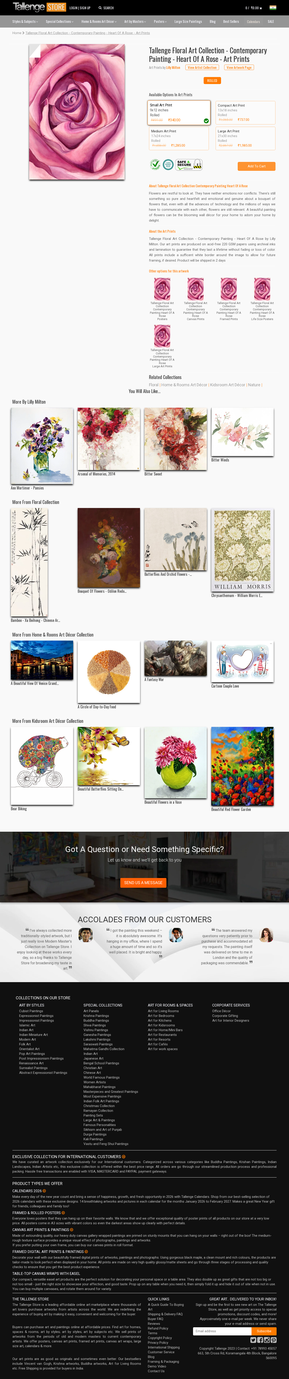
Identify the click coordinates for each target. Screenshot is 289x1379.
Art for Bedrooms (161, 1016)
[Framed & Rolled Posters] (63, 1213)
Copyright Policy (160, 1338)
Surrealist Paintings (33, 1068)
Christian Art (93, 1068)
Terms (152, 1333)
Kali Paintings (93, 1139)
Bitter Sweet (153, 474)
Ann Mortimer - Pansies (27, 488)
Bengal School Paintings (101, 1063)
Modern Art (27, 1039)
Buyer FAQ (155, 1319)
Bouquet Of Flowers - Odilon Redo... (102, 591)
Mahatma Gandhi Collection (104, 1049)
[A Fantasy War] (175, 658)
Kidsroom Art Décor (227, 384)
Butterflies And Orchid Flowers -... (168, 574)
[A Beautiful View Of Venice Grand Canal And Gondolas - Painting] (42, 660)
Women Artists (95, 1082)
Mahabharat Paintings (100, 1087)
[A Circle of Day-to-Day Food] (109, 672)
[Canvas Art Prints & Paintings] (71, 1230)
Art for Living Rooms (163, 1011)
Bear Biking (19, 809)
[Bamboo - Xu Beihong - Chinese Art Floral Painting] (42, 562)
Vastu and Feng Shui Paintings (106, 1144)
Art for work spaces (163, 1049)
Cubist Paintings (31, 1011)
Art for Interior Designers (230, 1020)
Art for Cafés (158, 1044)
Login (73, 7)
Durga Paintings (95, 1134)
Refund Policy (158, 1328)
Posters (159, 21)
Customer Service (161, 1352)
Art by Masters (134, 21)
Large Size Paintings (188, 21)
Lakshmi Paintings (97, 1039)
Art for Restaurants (162, 1035)
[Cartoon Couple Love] (242, 661)
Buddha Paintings (96, 1020)
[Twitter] (253, 1341)
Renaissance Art (31, 1063)
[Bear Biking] (42, 766)
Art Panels (91, 1011)
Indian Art (26, 1030)
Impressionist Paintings (36, 1020)
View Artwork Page (239, 67)
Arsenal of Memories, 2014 (96, 474)
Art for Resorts (159, 1039)
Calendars (253, 21)
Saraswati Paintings (98, 1044)
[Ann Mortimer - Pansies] (42, 446)
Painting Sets (93, 1115)
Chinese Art (92, 1073)
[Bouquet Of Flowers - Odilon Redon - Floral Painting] (109, 547)
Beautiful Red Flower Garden (231, 809)
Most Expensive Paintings (102, 1096)
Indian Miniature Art (33, 1035)
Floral (153, 384)
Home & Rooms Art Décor (98, 21)
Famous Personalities (100, 1125)
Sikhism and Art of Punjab (103, 1130)
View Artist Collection (202, 67)
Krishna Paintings (96, 1016)
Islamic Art (27, 1025)
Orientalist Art (29, 1049)
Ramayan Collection (98, 1111)
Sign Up (85, 7)
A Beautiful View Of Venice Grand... (35, 683)
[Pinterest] (274, 1341)
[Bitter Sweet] (175, 439)
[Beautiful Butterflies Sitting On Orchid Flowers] (109, 756)
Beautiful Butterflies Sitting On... (101, 789)
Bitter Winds (220, 460)
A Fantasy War (154, 679)
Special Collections (59, 21)
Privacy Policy (158, 1343)
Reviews (154, 1324)
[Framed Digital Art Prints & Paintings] (86, 1251)
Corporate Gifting (225, 1016)
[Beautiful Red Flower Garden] (242, 766)
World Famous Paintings (102, 1077)
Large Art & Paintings (99, 1120)
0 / (252, 7)
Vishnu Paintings (96, 1030)
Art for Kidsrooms (161, 1025)
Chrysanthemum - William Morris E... (236, 595)
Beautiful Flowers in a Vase (163, 802)
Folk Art (25, 1044)
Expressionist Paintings (36, 1016)
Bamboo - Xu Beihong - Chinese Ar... (35, 620)
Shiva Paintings (95, 1025)
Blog (213, 21)
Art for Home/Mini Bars (165, 1030)
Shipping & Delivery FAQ (165, 1314)
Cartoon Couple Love (225, 686)
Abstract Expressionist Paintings (43, 1073)
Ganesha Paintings (97, 1035)
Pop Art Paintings (32, 1054)
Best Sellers (231, 21)
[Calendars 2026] (44, 1191)
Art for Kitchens (160, 1020)
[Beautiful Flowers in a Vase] (175, 762)
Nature (254, 384)
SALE (271, 21)
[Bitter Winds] (242, 432)
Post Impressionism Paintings (41, 1058)
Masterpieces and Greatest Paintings (111, 1092)
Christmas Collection (99, 1106)
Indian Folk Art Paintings (101, 1101)
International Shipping (164, 1347)
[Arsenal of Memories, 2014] (109, 439)
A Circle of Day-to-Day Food (97, 707)
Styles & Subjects (24, 21)
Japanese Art (93, 1058)
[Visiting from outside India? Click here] (123, 1157)
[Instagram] (267, 1341)
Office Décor (221, 1011)
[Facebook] (260, 1341)
